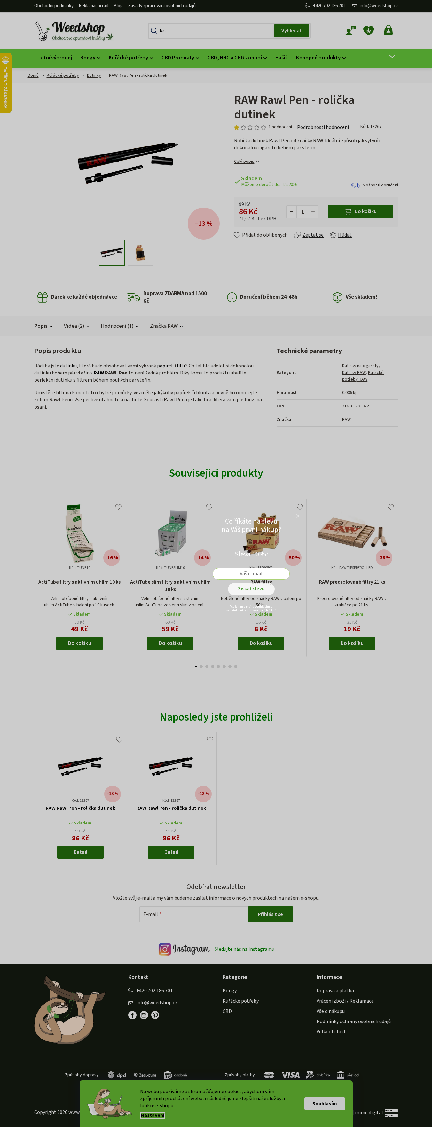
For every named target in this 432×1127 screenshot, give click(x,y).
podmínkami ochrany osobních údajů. (251, 610)
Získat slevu (251, 588)
